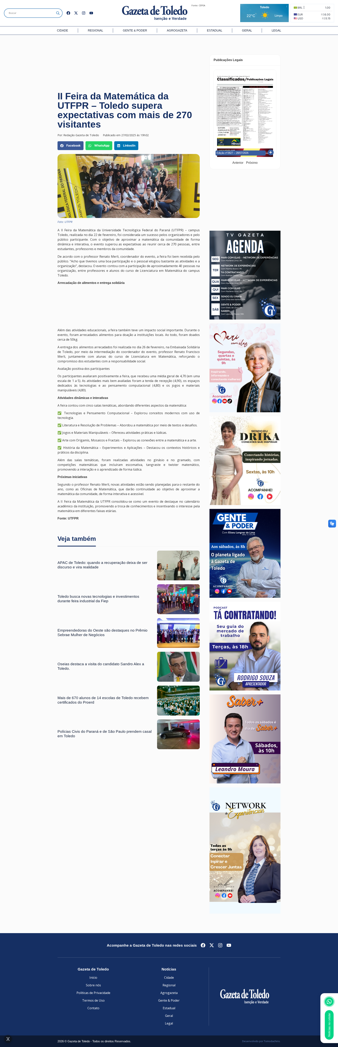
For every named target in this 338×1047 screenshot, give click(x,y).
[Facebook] (68, 13)
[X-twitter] (76, 13)
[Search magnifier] (58, 13)
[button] (71, 145)
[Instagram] (83, 13)
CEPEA (202, 5)
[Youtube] (91, 13)
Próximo (252, 162)
